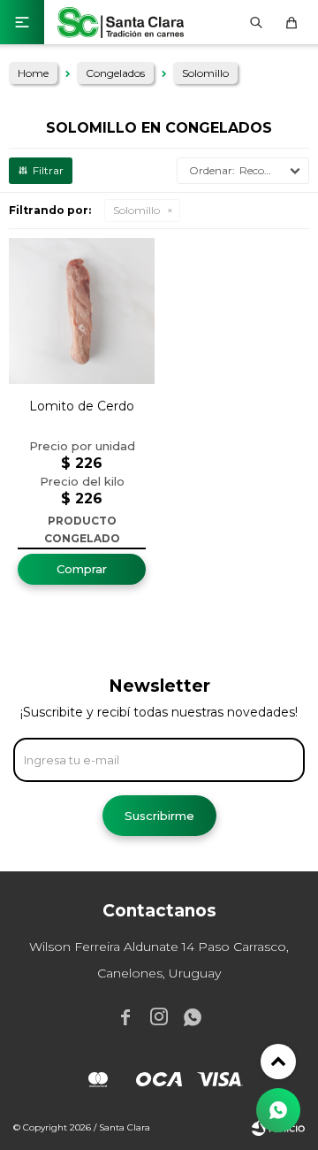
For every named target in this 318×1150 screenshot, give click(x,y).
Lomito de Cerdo (81, 406)
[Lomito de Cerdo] (82, 311)
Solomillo (136, 210)
